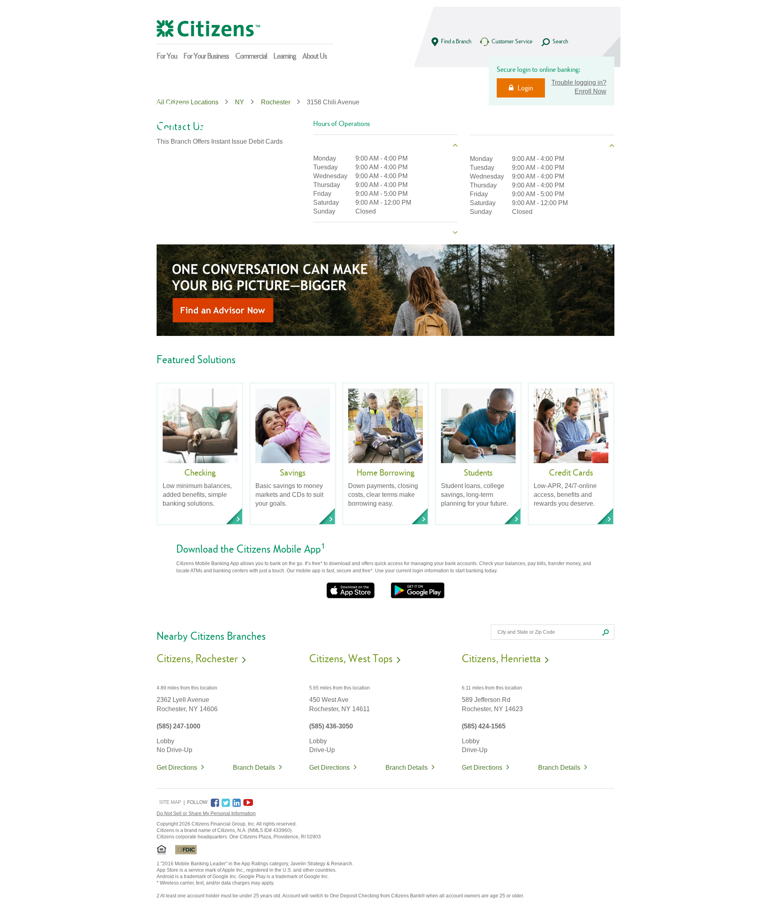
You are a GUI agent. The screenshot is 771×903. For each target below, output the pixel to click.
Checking (200, 472)
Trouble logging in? (578, 82)
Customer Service (512, 41)
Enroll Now (590, 91)
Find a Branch (456, 41)
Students (478, 472)
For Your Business (206, 55)
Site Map (170, 802)
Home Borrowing (385, 472)
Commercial (251, 55)
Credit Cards (571, 472)
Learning (284, 55)
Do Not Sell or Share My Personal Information (206, 813)
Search (560, 41)
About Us (314, 55)
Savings (293, 472)
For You (167, 55)
